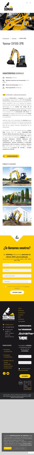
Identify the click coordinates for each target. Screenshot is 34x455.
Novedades (21, 321)
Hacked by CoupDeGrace (8, 350)
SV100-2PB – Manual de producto (16, 94)
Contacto (21, 319)
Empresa (21, 310)
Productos (6, 38)
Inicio (20, 308)
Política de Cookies (26, 445)
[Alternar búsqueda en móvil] (27, 3)
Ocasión (20, 315)
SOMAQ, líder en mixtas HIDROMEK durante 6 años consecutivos (9, 364)
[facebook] (4, 373)
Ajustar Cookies (27, 443)
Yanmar (14, 38)
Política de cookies (19, 397)
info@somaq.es (9, 324)
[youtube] (7, 373)
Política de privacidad (11, 396)
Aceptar (8, 448)
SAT (19, 317)
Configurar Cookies (19, 448)
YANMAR (25, 120)
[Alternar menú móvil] (30, 3)
